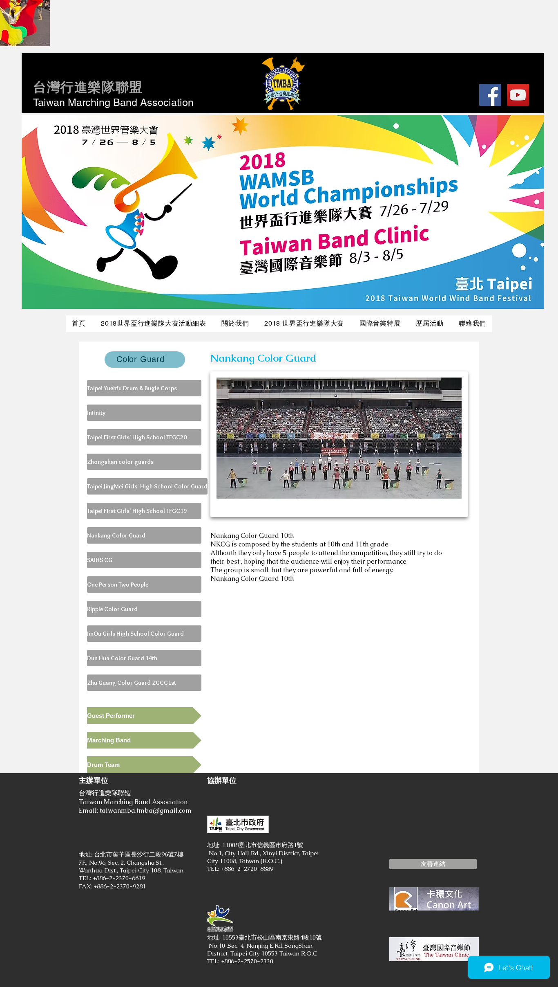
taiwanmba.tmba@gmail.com (146, 810)
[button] (433, 864)
